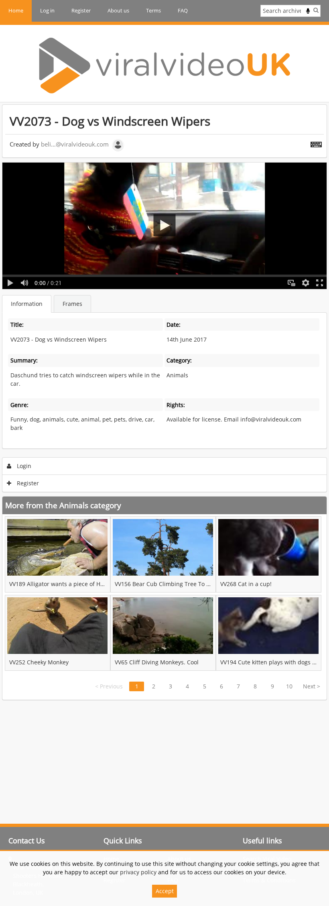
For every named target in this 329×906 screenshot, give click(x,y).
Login (23, 466)
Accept (165, 891)
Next (311, 686)
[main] (164, 402)
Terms (153, 10)
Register (81, 10)
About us (118, 10)
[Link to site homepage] (164, 65)
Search (316, 10)
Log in (47, 10)
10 (289, 686)
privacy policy (138, 872)
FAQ (183, 10)
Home (15, 10)
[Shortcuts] (316, 142)
